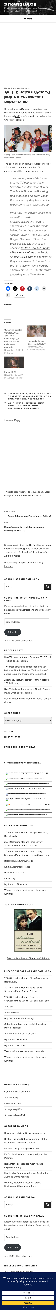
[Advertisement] (28, 52)
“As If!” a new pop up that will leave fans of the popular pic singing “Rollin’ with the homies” (30, 252)
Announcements (17, 394)
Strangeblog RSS (13, 1109)
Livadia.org (9, 878)
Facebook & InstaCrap (20, 747)
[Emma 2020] (14, 362)
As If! (17, 116)
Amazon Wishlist (13, 1012)
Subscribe (12, 632)
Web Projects (36, 399)
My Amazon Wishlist (14, 1045)
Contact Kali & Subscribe (17, 1091)
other (36, 408)
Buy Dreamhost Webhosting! (19, 1018)
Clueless (31, 403)
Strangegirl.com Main (15, 1115)
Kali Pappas (39, 545)
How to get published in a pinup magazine (25, 1133)
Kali (27, 88)
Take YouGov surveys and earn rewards (24, 1051)
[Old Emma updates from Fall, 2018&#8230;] (15, 339)
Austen (20, 403)
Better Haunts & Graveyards (18, 861)
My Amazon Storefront (16, 884)
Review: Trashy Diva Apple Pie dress (22, 1148)
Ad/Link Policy (11, 1097)
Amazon (8, 1006)
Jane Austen (35, 396)
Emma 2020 (10, 372)
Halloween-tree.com (14, 872)
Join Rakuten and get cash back (20, 1033)
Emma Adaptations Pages (17, 867)
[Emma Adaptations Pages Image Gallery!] (36, 331)
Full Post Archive (12, 1103)
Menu (29, 18)
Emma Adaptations (19, 406)
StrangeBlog (20, 4)
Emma (32, 394)
